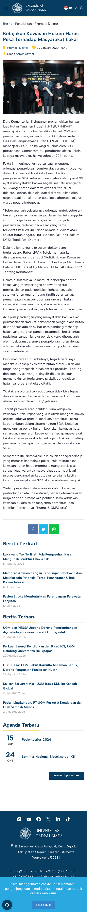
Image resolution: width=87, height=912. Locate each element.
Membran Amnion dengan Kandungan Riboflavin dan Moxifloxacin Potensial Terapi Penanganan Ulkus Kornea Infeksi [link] (42, 577)
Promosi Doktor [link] (46, 24)
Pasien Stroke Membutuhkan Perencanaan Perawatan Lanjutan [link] (42, 598)
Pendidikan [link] (23, 24)
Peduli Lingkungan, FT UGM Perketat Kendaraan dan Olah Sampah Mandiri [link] (43, 705)
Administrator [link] (25, 54)
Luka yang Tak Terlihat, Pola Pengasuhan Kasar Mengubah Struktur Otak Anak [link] (38, 556)
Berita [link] (7, 24)
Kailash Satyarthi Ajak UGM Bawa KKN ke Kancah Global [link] (40, 686)
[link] (32, 8)
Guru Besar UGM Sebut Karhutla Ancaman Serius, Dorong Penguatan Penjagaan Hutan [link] (40, 667)
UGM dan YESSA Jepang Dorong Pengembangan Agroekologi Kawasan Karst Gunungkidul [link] (40, 630)
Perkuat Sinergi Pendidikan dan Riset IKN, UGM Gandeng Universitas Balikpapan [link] (39, 648)
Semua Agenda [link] (64, 775)
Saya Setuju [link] (43, 904)
